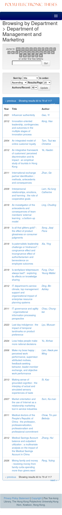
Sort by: (17, 78)
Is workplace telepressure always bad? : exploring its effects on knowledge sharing (25, 274)
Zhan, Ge (47, 172)
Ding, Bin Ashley (46, 287)
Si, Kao (45, 379)
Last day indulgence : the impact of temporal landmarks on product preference (25, 329)
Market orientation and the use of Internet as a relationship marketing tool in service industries (24, 404)
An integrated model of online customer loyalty (24, 142)
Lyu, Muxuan (48, 324)
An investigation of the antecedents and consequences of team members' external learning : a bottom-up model (24, 213)
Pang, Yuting (48, 460)
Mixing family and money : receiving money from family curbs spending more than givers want (25, 465)
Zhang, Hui (47, 437)
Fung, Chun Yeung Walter (49, 271)
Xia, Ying (46, 243)
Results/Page (35, 82)
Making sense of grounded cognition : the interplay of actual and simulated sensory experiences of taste (24, 386)
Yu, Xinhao (47, 340)
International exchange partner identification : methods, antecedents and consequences (24, 177)
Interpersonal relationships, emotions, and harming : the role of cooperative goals (25, 193)
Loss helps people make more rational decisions (24, 342)
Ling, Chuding (49, 204)
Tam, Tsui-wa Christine (49, 142)
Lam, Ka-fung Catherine (49, 190)
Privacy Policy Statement (17, 498)
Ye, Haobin (47, 150)
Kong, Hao (47, 121)
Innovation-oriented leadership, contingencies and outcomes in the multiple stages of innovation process (25, 127)
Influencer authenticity (23, 115)
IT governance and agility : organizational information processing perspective (25, 313)
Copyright (37, 498)
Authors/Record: (21, 87)
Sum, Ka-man (49, 399)
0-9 (18, 49)
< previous (10, 100)
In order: (44, 78)
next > (53, 104)
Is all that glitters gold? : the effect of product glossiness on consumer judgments (24, 232)
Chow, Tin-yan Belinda (49, 416)
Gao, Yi (45, 115)
